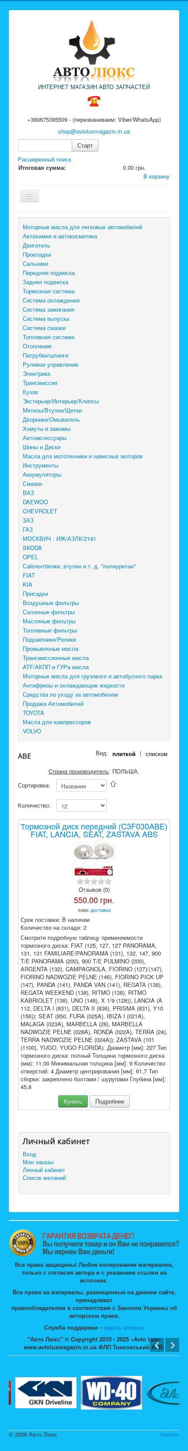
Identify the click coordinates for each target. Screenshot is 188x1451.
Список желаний (44, 1178)
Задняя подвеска (45, 282)
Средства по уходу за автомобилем (70, 694)
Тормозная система (48, 291)
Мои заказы (38, 1162)
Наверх (169, 1434)
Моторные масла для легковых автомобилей (82, 227)
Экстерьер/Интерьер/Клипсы (61, 401)
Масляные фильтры (49, 621)
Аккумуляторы (42, 474)
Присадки (35, 593)
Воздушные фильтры (51, 602)
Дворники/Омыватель (51, 419)
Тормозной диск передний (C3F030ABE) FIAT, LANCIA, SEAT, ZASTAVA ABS (94, 829)
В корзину (156, 176)
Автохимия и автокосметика (60, 236)
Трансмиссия (40, 382)
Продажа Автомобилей (53, 703)
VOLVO (32, 731)
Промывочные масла (50, 648)
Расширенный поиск (44, 159)
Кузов (30, 392)
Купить (73, 1101)
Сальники (35, 263)
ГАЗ (28, 529)
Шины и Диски (41, 447)
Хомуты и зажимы (46, 428)
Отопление (37, 346)
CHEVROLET (40, 511)
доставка (101, 909)
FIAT (29, 575)
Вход (29, 1154)
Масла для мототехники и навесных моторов (83, 456)
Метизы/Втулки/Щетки (52, 410)
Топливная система (48, 337)
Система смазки (44, 327)
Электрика (36, 373)
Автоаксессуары (44, 437)
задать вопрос (123, 1327)
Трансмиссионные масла (56, 657)
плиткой (124, 753)
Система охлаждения (51, 300)
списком (156, 753)
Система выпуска (46, 318)
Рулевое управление (50, 364)
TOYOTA (33, 712)
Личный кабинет (44, 1170)
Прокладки (37, 254)
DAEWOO (35, 502)
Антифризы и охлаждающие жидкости (74, 685)
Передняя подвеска (49, 272)
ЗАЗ (28, 520)
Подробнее (109, 1101)
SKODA (32, 547)
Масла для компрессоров (57, 722)
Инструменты (40, 465)
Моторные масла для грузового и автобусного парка (92, 676)
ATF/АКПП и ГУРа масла (56, 667)
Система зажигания (48, 309)
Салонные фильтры (49, 612)
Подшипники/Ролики (49, 639)
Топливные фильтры (50, 630)
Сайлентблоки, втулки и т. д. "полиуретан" (79, 566)
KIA (27, 584)
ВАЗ (28, 492)
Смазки (32, 483)
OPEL (30, 557)
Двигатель (36, 245)
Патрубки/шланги (45, 355)
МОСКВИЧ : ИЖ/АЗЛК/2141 (59, 538)
